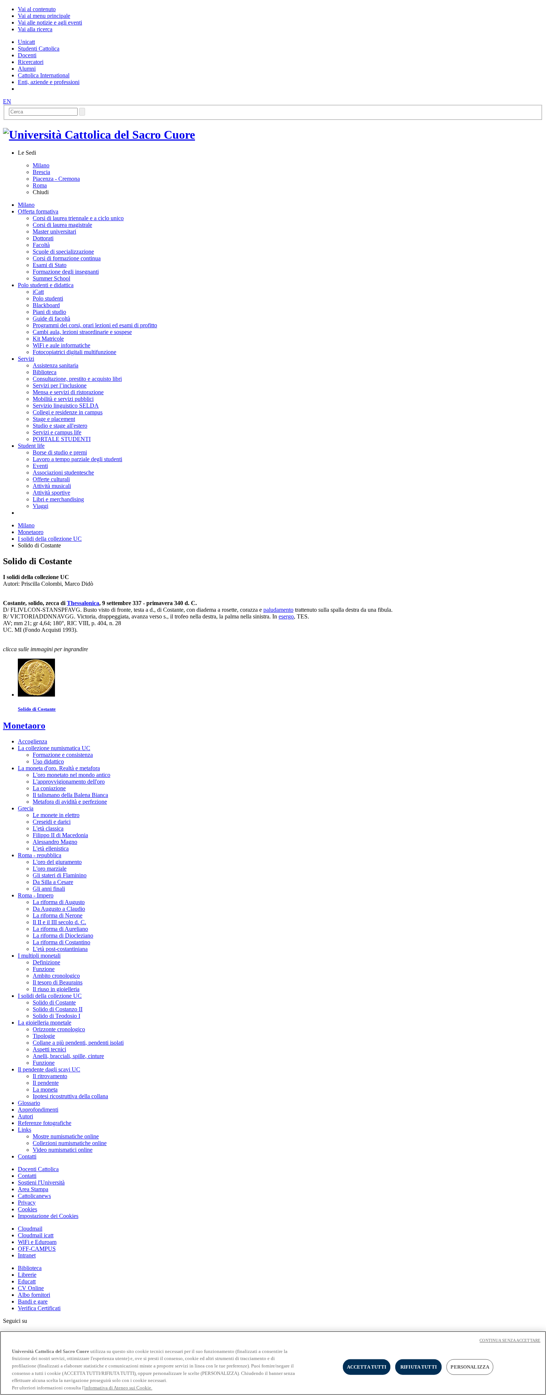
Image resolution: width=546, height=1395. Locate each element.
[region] (273, 1363)
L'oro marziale (49, 868)
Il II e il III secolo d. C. (59, 922)
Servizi (26, 359)
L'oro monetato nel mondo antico (71, 775)
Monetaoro (30, 532)
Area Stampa (33, 1189)
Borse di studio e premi (60, 452)
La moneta (45, 1089)
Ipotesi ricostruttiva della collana (70, 1096)
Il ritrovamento (50, 1076)
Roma (40, 185)
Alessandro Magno (55, 842)
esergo (286, 616)
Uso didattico (48, 761)
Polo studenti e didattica (46, 285)
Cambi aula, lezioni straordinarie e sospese (82, 332)
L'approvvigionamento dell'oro (69, 781)
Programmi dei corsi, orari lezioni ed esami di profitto (95, 325)
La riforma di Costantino (61, 942)
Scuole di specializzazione (63, 251)
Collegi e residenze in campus (68, 412)
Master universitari (54, 231)
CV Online (31, 1288)
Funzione (44, 969)
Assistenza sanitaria (55, 365)
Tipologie (44, 1036)
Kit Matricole (48, 338)
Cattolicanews (34, 1196)
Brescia (41, 172)
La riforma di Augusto (59, 902)
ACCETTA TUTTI (367, 1367)
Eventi (40, 466)
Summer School (51, 278)
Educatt (27, 1281)
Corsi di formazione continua (67, 258)
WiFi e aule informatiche (61, 345)
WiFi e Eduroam (37, 1242)
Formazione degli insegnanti (66, 272)
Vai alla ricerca (35, 29)
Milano (41, 165)
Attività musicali (52, 486)
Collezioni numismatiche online (70, 1143)
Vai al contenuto (37, 9)
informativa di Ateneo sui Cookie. (118, 1387)
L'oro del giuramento (57, 862)
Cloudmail (30, 1228)
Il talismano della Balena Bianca (70, 795)
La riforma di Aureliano (60, 929)
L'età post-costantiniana (60, 949)
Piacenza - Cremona (56, 179)
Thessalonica (83, 603)
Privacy (27, 1202)
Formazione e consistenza (63, 755)
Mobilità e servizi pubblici (63, 399)
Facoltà (41, 245)
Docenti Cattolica (38, 1169)
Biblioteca (44, 372)
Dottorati (43, 238)
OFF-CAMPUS (37, 1248)
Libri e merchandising (58, 499)
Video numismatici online (62, 1150)
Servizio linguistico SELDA (66, 405)
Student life (31, 446)
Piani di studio (49, 312)
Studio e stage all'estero (60, 425)
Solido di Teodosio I (56, 1016)
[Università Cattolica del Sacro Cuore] (99, 134)
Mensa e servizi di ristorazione (68, 392)
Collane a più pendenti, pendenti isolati (78, 1042)
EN (7, 101)
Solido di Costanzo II (57, 1009)
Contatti (27, 1176)
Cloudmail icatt (35, 1235)
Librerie (27, 1275)
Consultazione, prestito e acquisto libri (77, 379)
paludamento (278, 610)
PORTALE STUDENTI (62, 439)
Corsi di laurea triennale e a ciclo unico (78, 218)
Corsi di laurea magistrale (62, 225)
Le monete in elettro (56, 815)
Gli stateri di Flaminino (60, 875)
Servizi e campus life (57, 432)
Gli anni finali (49, 888)
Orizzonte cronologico (59, 1029)
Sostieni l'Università (41, 1182)
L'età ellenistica (51, 848)
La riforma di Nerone (57, 915)
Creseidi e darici (52, 822)
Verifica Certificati (39, 1308)
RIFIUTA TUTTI (418, 1367)
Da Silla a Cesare (53, 882)
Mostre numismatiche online (66, 1136)
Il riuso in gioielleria (56, 989)
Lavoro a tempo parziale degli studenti (77, 459)
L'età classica (48, 828)
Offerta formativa (38, 211)
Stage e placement (54, 419)
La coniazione (49, 788)
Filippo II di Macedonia (60, 835)
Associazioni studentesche (63, 472)
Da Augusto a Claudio (59, 909)
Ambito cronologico (56, 976)
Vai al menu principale (44, 16)
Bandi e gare (33, 1301)
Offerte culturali (51, 479)
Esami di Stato (49, 265)
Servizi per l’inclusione (60, 385)
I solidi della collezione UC (50, 539)
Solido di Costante (54, 1002)
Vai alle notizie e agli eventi (50, 22)
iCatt (38, 292)
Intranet (27, 1255)
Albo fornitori (34, 1295)
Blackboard (46, 305)
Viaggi (40, 506)
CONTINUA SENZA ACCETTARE (510, 1340)
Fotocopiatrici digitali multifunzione (74, 352)
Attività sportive (51, 492)
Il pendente (46, 1083)
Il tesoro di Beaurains (57, 982)
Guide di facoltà (51, 318)
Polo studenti (48, 298)
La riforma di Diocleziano (63, 935)
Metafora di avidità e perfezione (70, 801)
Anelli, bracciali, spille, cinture (68, 1056)
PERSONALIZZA (470, 1367)
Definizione (46, 962)
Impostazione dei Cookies (48, 1216)
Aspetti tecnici (49, 1049)
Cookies (27, 1209)
